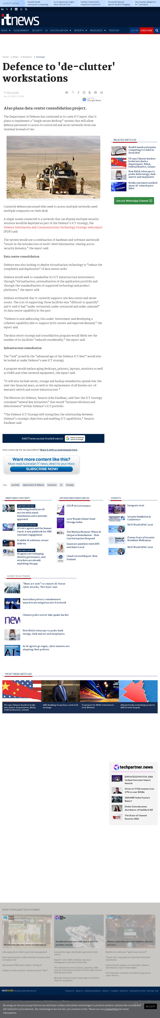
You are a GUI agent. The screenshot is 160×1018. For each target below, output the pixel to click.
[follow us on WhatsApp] (21, 9)
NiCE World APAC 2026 (140, 525)
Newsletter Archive (137, 991)
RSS (156, 991)
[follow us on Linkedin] (2, 9)
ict (61, 485)
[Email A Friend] (96, 92)
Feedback (114, 991)
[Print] (101, 92)
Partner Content (17, 497)
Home (5, 57)
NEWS (4, 30)
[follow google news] (16, 9)
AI (46, 30)
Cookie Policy (111, 1009)
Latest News (11, 3)
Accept (150, 1006)
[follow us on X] (7, 9)
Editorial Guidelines (93, 991)
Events (116, 497)
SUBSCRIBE (146, 30)
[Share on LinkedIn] (84, 92)
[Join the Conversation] (67, 92)
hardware (52, 485)
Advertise (124, 991)
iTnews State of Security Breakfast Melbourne (140, 539)
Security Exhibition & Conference (139, 519)
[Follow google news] (91, 99)
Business (27, 57)
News (16, 57)
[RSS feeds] (26, 9)
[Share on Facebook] (78, 92)
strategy (70, 485)
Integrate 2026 (135, 506)
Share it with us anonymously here (58, 449)
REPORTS (79, 30)
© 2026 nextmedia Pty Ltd (25, 991)
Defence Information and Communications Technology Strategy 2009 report (53, 227)
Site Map (150, 991)
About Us (79, 991)
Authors (105, 991)
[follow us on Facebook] (11, 9)
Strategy (40, 57)
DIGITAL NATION (59, 30)
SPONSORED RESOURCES (74, 497)
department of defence (33, 485)
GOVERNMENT (21, 30)
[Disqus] (53, 757)
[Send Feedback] (90, 92)
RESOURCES (96, 30)
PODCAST (114, 30)
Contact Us (69, 991)
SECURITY (37, 30)
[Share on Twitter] (73, 92)
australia (15, 485)
